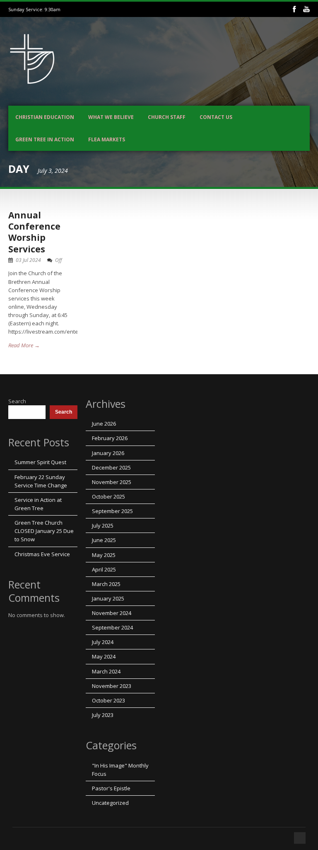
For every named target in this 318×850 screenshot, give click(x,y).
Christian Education (44, 117)
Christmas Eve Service (42, 554)
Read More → (24, 345)
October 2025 (108, 496)
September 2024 (112, 627)
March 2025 (106, 584)
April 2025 (104, 569)
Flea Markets (106, 139)
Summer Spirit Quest (40, 462)
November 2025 (111, 482)
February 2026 (110, 438)
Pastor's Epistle (111, 788)
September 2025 (112, 511)
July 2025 (102, 525)
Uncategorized (110, 802)
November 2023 (111, 686)
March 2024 (106, 671)
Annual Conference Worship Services (34, 232)
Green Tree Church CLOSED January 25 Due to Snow (44, 531)
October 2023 (108, 700)
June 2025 (104, 540)
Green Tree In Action (44, 139)
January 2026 (108, 453)
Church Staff (167, 117)
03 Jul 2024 (28, 260)
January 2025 (108, 598)
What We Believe (111, 117)
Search (17, 401)
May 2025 (104, 555)
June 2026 (104, 423)
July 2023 (102, 715)
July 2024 (102, 642)
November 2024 (111, 613)
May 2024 (104, 656)
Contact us (216, 117)
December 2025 (111, 467)
